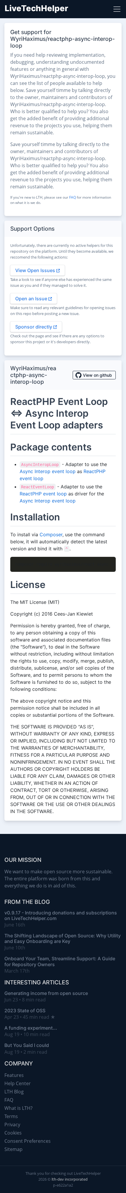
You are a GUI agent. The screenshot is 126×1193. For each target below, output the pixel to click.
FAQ (72, 197)
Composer (51, 534)
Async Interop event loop (48, 471)
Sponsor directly (34, 327)
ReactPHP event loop (43, 494)
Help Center (17, 1083)
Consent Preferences (27, 1141)
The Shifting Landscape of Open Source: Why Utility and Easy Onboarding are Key (62, 938)
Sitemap (13, 1149)
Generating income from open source (46, 993)
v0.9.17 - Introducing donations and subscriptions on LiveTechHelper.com (60, 915)
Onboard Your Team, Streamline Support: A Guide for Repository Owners (59, 961)
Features (14, 1075)
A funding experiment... (30, 1028)
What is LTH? (18, 1108)
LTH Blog (14, 1091)
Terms (11, 1116)
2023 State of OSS (24, 1010)
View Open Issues (35, 270)
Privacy (12, 1124)
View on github (97, 375)
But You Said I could (26, 1045)
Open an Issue (31, 298)
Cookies (13, 1133)
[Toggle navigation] (117, 9)
